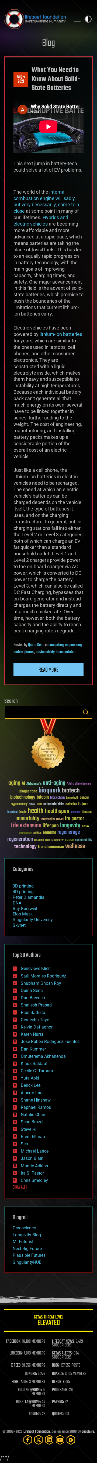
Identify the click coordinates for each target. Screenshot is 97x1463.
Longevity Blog (27, 1234)
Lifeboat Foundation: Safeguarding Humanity (35, 19)
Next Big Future (27, 1248)
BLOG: (56, 1365)
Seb (24, 1143)
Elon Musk (23, 914)
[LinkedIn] (49, 1439)
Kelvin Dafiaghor (37, 1027)
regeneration (20, 839)
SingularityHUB (27, 1262)
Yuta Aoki (30, 1078)
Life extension (26, 825)
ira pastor (74, 819)
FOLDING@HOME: (30, 1389)
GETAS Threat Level (48, 1321)
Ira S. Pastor (32, 1173)
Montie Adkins (34, 1165)
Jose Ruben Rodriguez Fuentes (50, 1041)
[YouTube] (60, 1439)
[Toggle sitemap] (77, 19)
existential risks (53, 804)
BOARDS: (58, 1373)
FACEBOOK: (13, 1341)
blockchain (57, 798)
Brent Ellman (33, 1136)
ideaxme (87, 812)
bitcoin (43, 797)
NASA (85, 826)
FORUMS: (35, 1414)
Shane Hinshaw (36, 1100)
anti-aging (54, 783)
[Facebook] (27, 1439)
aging (14, 783)
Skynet (19, 925)
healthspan (57, 811)
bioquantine (28, 791)
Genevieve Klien (36, 968)
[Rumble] (71, 1439)
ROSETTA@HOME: (28, 1402)
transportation (66, 652)
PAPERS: (58, 1402)
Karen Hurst (32, 1034)
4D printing (23, 891)
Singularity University (33, 919)
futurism (12, 812)
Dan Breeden (33, 997)
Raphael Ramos (36, 1107)
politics (37, 833)
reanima (49, 832)
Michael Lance (34, 1151)
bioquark (50, 791)
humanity (76, 812)
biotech (71, 790)
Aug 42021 (21, 79)
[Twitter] (38, 1439)
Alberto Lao (32, 1092)
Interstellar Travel (52, 819)
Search (85, 712)
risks (47, 840)
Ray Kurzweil (25, 908)
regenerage (68, 832)
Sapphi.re (88, 1432)
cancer (84, 798)
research (39, 840)
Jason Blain (32, 1158)
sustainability (45, 652)
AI (23, 783)
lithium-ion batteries (61, 334)
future (83, 803)
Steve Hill (30, 1129)
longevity (70, 825)
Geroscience (24, 1227)
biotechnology (22, 797)
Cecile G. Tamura (37, 1070)
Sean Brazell (32, 1121)
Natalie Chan (33, 1114)
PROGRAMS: (60, 1389)
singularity (57, 840)
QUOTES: (58, 1414)
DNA (17, 903)
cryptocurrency (19, 804)
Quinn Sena (36, 645)
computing (56, 645)
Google (22, 812)
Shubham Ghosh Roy (41, 983)
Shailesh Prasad (36, 1005)
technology (25, 847)
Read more (48, 670)
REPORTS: (58, 1381)
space (69, 839)
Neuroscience (25, 833)
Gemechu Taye (35, 1019)
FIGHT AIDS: (20, 1381)
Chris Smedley (34, 1180)
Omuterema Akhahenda (43, 1056)
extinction (71, 804)
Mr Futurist (23, 1241)
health (36, 811)
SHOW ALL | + (21, 1187)
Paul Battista (33, 1012)
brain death (72, 798)
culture (32, 804)
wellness (75, 846)
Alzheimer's (33, 784)
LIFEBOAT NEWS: (63, 1341)
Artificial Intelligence (79, 784)
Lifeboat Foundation (36, 1432)
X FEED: (16, 1365)
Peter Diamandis (28, 897)
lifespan (51, 826)
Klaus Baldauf (34, 1063)
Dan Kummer (33, 1049)
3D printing (23, 886)
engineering (73, 645)
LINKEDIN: (16, 1353)
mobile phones (23, 652)
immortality (27, 818)
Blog (48, 43)
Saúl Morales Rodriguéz (43, 976)
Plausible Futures (29, 1255)
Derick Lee (30, 1085)
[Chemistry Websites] (48, 745)
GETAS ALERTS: (62, 1353)
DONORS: (31, 1373)
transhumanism (51, 846)
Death (39, 804)
